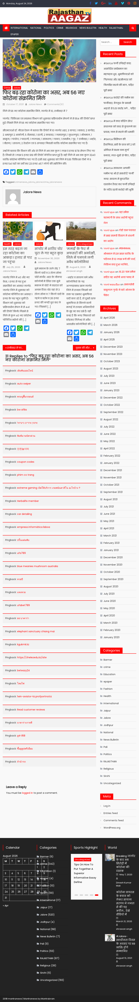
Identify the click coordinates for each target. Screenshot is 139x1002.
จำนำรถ (21, 761)
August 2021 (110, 499)
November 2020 (113, 564)
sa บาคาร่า (23, 618)
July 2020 (109, 593)
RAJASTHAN (115, 28)
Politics (49, 28)
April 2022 (109, 448)
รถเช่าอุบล (109, 212)
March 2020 (110, 622)
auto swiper (24, 383)
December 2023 (113, 346)
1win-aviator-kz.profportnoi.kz (34, 696)
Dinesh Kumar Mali (123, 884)
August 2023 (111, 368)
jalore (31, 182)
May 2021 (109, 521)
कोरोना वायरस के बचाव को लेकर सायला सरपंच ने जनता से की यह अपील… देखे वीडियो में (125, 903)
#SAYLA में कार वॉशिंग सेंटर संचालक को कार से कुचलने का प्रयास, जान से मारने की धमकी (120, 126)
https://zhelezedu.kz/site (32, 657)
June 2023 (110, 383)
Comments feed (114, 820)
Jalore (17, 87)
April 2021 (109, 528)
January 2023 (111, 390)
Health (103, 28)
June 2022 (110, 434)
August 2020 (111, 586)
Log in (107, 806)
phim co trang (25, 475)
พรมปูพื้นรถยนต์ (25, 396)
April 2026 (109, 317)
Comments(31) (55, 104)
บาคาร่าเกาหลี (24, 722)
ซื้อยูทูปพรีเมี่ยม (25, 748)
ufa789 (21, 553)
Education (109, 674)
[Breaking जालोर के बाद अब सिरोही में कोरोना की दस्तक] (110, 857)
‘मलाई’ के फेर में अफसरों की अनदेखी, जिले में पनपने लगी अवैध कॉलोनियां (80, 255)
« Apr (5, 905)
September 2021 (113, 492)
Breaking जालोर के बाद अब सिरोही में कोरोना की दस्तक (125, 863)
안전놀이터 (23, 448)
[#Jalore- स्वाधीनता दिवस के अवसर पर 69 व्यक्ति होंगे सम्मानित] (110, 937)
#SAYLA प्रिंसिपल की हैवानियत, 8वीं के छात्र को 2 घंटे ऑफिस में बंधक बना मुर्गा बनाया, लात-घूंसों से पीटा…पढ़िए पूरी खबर (120, 149)
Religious (71, 28)
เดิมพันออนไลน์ (25, 370)
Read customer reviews (31, 709)
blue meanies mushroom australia (37, 566)
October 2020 (112, 572)
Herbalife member (28, 501)
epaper (108, 681)
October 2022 (112, 405)
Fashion (108, 689)
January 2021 (111, 550)
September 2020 (113, 579)
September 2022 (113, 412)
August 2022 (111, 419)
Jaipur (107, 710)
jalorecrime (42, 182)
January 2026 (112, 332)
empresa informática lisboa (33, 527)
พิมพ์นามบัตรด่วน (26, 435)
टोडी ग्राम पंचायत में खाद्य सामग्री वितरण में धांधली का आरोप (120, 236)
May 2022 (109, 441)
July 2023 (109, 376)
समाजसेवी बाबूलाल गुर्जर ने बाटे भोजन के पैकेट (119, 290)
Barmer (108, 659)
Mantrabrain (48, 998)
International (19, 28)
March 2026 (110, 325)
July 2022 (109, 426)
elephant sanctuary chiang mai (36, 631)
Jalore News (35, 104)
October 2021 (111, 484)
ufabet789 (23, 605)
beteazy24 (23, 670)
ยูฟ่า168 (21, 735)
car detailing (24, 514)
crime (59, 28)
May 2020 (109, 608)
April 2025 (109, 339)
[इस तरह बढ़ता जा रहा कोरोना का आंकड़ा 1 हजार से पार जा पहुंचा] (18, 231)
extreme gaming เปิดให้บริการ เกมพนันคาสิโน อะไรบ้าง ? (48, 488)
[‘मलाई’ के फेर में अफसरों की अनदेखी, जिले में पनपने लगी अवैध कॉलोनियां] (81, 231)
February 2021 (112, 543)
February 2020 (112, 630)
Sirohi (107, 776)
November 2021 (113, 477)
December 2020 (113, 557)
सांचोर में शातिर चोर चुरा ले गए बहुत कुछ (49, 251)
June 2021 (109, 514)
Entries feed (111, 813)
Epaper (15, 34)
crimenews (21, 182)
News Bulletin (88, 28)
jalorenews (56, 182)
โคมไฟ (20, 683)
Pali (105, 747)
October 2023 (112, 361)
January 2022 (111, 463)
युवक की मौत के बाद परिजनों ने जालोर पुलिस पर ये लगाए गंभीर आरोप (86, 347)
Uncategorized (85, 244)
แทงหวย (21, 592)
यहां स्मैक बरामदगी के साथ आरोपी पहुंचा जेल (118, 217)
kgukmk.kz (23, 644)
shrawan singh (74, 271)
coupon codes (25, 462)
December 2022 (113, 397)
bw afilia (22, 409)
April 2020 (109, 615)
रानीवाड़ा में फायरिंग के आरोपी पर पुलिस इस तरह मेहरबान (16, 347)
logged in (27, 793)
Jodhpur (108, 725)
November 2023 (113, 354)
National (36, 28)
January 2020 (112, 637)
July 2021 (109, 506)
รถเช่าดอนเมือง (112, 284)
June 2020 (110, 601)
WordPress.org (112, 827)
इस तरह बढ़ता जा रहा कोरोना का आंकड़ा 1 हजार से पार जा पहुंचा (17, 255)
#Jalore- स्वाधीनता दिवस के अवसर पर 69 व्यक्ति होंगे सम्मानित (125, 943)
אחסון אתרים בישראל (27, 422)
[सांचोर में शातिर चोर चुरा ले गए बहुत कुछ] (49, 231)
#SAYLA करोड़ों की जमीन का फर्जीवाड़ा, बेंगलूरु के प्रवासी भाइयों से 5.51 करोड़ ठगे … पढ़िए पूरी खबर (120, 106)
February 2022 (112, 455)
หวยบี (20, 579)
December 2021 (113, 470)
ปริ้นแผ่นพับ (23, 540)
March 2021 (110, 535)
